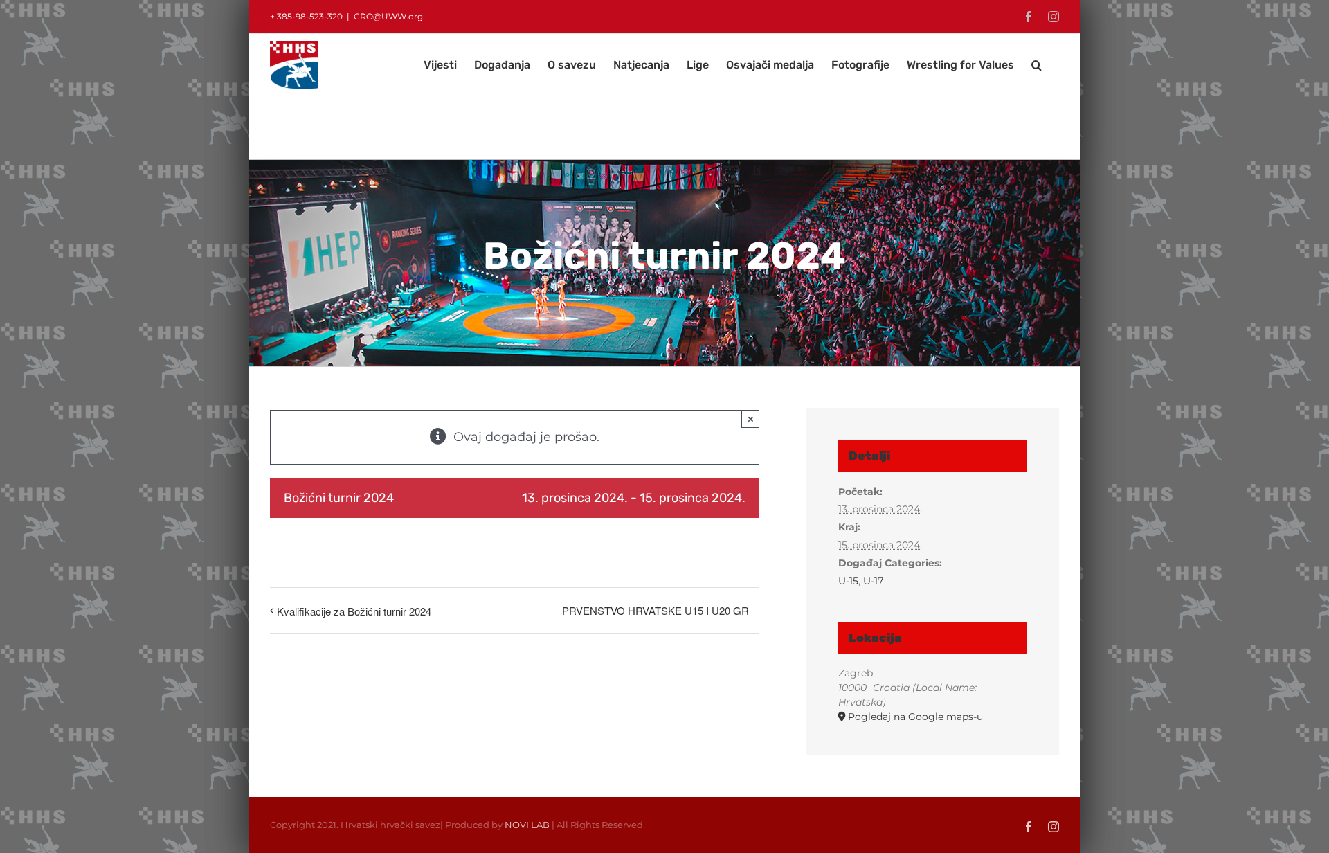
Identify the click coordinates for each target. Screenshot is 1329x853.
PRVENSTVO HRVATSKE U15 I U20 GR (655, 610)
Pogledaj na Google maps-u (915, 716)
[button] (1036, 65)
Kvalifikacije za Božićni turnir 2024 (354, 611)
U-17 (873, 581)
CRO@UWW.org (388, 16)
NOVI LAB (527, 824)
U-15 (848, 581)
